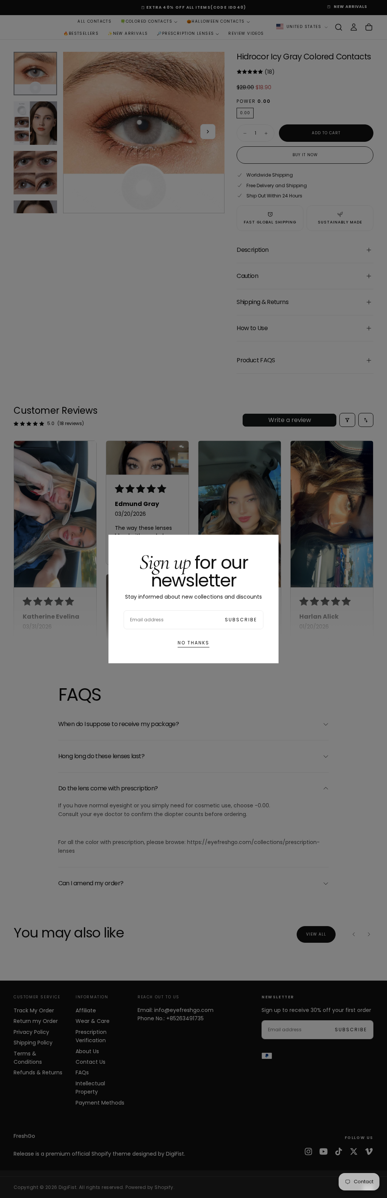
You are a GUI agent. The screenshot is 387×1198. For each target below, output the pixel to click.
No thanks (193, 642)
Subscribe (241, 619)
